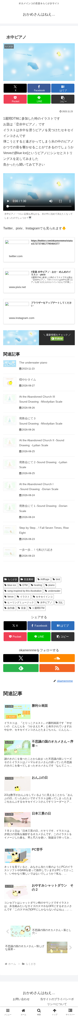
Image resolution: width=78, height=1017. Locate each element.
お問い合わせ (21, 999)
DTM (25, 585)
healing (38, 585)
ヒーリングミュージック (20, 602)
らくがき (12, 579)
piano (51, 585)
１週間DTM (38, 608)
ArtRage (44, 579)
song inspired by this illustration (24, 591)
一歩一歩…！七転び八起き (36, 549)
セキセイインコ (44, 596)
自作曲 (11, 608)
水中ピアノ (46, 602)
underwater (54, 591)
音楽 (23, 608)
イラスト (25, 596)
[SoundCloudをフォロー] (57, 658)
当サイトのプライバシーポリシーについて (57, 1001)
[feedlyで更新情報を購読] (21, 668)
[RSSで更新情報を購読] (57, 668)
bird (58, 579)
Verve (10, 596)
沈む (60, 602)
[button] (62, 99)
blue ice (11, 585)
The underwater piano (33, 362)
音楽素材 (28, 579)
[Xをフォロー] (21, 658)
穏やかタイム (27, 379)
